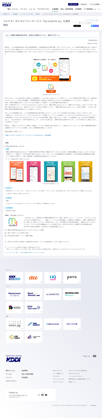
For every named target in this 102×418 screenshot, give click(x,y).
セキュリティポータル (74, 373)
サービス (9, 374)
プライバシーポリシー (58, 382)
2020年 (38, 14)
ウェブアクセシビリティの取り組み (78, 370)
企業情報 (15, 14)
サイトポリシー (57, 376)
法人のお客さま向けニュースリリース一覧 (32, 252)
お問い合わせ (73, 4)
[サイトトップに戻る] (7, 4)
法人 (99, 9)
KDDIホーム (6, 14)
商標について (72, 382)
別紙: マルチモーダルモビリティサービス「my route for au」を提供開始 (28, 135)
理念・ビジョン (10, 371)
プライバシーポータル (58, 379)
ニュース (8, 378)
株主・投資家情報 (27, 374)
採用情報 (25, 378)
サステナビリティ (11, 381)
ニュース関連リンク (58, 373)
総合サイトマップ (57, 370)
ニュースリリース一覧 (27, 14)
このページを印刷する (86, 23)
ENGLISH (84, 4)
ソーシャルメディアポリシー (76, 376)
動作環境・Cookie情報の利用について (79, 379)
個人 (95, 9)
